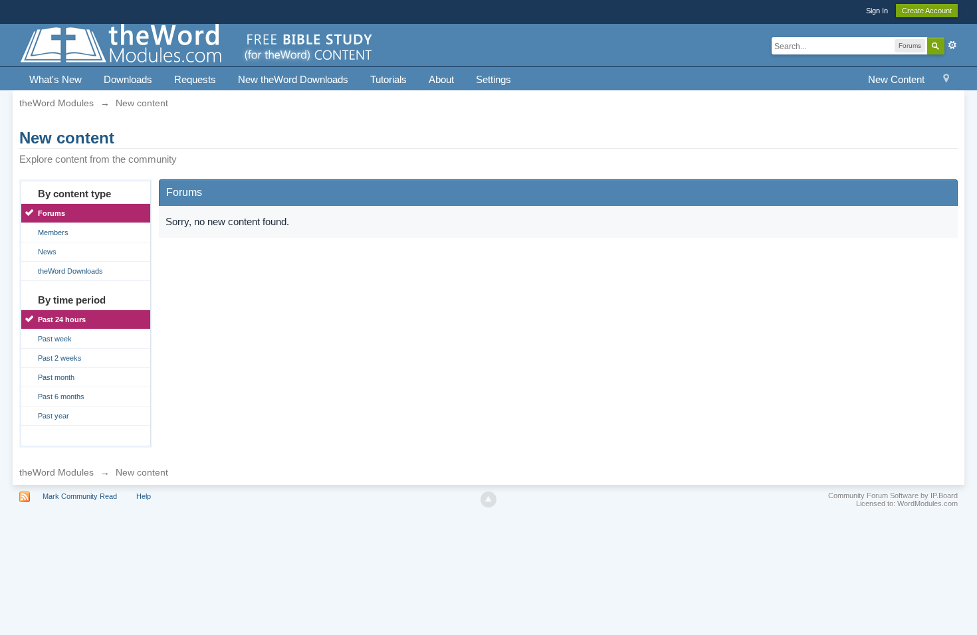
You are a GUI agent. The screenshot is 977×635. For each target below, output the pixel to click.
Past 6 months (61, 397)
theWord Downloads (70, 271)
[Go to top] (488, 499)
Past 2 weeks (60, 358)
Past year (53, 416)
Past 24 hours (62, 319)
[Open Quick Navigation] (946, 80)
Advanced (952, 45)
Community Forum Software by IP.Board (893, 495)
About (441, 79)
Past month (56, 377)
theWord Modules (56, 472)
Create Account (927, 11)
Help (143, 496)
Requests (195, 79)
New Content (896, 79)
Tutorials (388, 79)
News (47, 252)
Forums (51, 213)
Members (53, 232)
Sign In (877, 11)
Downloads (128, 79)
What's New (55, 79)
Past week (55, 339)
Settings (493, 79)
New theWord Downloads (293, 79)
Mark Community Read (80, 496)
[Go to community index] (197, 44)
